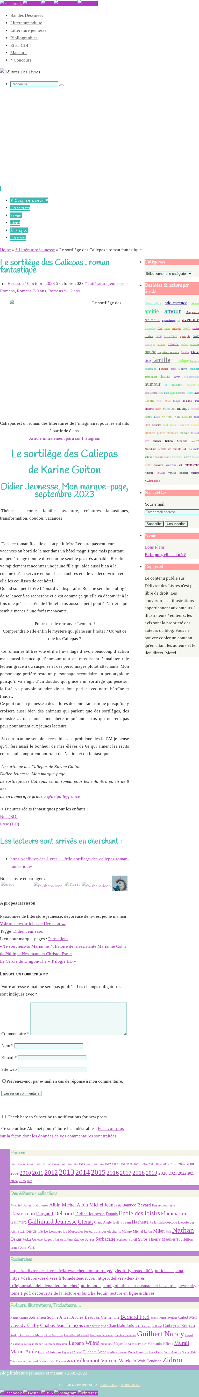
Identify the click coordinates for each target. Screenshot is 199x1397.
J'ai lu (153, 1222)
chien (167, 328)
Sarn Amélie (172, 1352)
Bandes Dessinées (26, 15)
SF (185, 448)
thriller (148, 465)
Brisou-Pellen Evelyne (164, 1317)
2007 (182, 1164)
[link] (63, 796)
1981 (56, 1164)
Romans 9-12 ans (64, 290)
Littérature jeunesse (28, 30)
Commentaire (15, 1033)
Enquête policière (168, 352)
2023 (191, 1173)
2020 (163, 1173)
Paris (147, 424)
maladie (188, 400)
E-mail (9, 1057)
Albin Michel (62, 1205)
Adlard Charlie (19, 1317)
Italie (166, 392)
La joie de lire (31, 1231)
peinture (156, 424)
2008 (190, 1164)
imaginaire (177, 384)
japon (173, 392)
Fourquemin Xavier (101, 1335)
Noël (177, 416)
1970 (37, 1164)
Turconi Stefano (38, 1361)
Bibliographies (24, 37)
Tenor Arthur (18, 1361)
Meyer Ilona (122, 1344)
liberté (189, 392)
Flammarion (174, 1213)
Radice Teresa (117, 1352)
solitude (149, 456)
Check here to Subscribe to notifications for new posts (56, 1116)
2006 (173, 1164)
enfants (194, 344)
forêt (173, 368)
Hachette (140, 1222)
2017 (125, 1173)
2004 (158, 1164)
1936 (19, 1164)
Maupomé (107, 1343)
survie (187, 456)
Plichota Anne (94, 1352)
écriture (161, 344)
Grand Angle (103, 1222)
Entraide (185, 352)
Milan (159, 1231)
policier (184, 424)
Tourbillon (184, 1239)
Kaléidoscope (167, 1222)
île (166, 384)
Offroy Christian (49, 1352)
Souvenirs (177, 456)
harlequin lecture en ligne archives (123, 1293)
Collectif (157, 1326)
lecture (181, 392)
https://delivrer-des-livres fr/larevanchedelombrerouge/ (61, 1270)
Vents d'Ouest (18, 1247)
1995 (94, 1164)
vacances (158, 465)
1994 (88, 1164)
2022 (182, 1173)
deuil (159, 336)
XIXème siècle (152, 480)
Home (5, 249)
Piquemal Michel (72, 1352)
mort (158, 408)
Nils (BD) (9, 816)
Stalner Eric (189, 1352)
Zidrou (172, 1360)
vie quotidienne (189, 465)
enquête (150, 352)
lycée (167, 400)
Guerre (183, 368)
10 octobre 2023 (40, 283)
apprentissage (168, 320)
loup (159, 400)
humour (152, 384)
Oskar (16, 1239)
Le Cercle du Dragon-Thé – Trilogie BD (38, 961)
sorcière (159, 456)
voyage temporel (178, 472)
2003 (151, 1164)
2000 (129, 1164)
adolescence (176, 302)
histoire (165, 376)
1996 (101, 1164)
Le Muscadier (73, 1231)
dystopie (185, 336)
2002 (144, 1164)
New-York (167, 416)
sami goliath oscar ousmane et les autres (139, 1285)
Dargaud (44, 1213)
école (196, 336)
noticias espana (169, 1270)
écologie (150, 344)
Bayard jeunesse (163, 1205)
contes (196, 328)
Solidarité (194, 448)
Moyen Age (169, 408)
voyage (161, 472)
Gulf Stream (122, 1222)
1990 (69, 1164)
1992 (75, 1164)
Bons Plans (155, 547)
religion (195, 432)
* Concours (20, 60)
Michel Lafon (142, 1231)
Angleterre (192, 312)
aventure (190, 319)
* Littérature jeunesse (35, 249)
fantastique (180, 360)
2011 (37, 1173)
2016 (112, 1172)
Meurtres (149, 408)
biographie (150, 328)
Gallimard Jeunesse (52, 1221)
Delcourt (64, 1213)
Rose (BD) (9, 824)
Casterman (22, 1213)
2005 (166, 1164)
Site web (9, 1069)
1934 (13, 1164)
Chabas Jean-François (61, 1325)
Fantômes (150, 368)
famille (161, 359)
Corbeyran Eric (175, 1325)
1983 (62, 1164)
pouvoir (195, 424)
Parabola (108, 1385)
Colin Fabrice (143, 1326)
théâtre (195, 456)
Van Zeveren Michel (63, 1361)
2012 (51, 1172)
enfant (184, 344)
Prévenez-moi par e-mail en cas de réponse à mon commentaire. (64, 1081)
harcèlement (151, 376)
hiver (177, 376)
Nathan (183, 1230)
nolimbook (91, 1285)
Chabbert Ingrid (95, 1326)
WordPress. (130, 1385)
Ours (196, 416)
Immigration (151, 392)
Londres (149, 400)
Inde (161, 392)
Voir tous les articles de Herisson (33, 923)
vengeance (171, 465)
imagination (193, 384)
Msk (168, 1231)
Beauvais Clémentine (102, 1317)
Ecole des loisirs (139, 1213)
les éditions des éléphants (102, 1231)
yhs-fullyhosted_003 (134, 1270)
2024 (14, 1181)
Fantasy (194, 360)
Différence (170, 336)
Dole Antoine (53, 1335)
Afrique (195, 303)
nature (148, 417)
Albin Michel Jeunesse (99, 1205)
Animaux (152, 320)
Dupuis (112, 1214)
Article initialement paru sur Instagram (64, 438)
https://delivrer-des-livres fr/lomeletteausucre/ (53, 1278)
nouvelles (187, 416)
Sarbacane (105, 1239)
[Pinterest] (87, 3)
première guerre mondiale (161, 433)
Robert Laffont (64, 1239)
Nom (7, 1045)
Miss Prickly (139, 1343)
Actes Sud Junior (35, 1205)
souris (167, 456)
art (178, 320)
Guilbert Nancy (160, 1334)
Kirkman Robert (33, 1343)
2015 (98, 1172)
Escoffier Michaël (76, 1335)
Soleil (133, 1239)
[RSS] (47, 3)
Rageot (49, 1239)
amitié (152, 311)
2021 (173, 1173)
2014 (82, 1172)
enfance (173, 344)
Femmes (163, 368)
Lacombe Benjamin (56, 1343)
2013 (66, 1172)
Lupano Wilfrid (84, 1343)
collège (176, 328)
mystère (195, 408)
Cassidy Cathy (24, 1325)
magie (176, 401)
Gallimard (18, 1222)
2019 (151, 1173)
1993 (82, 1164)
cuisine (149, 336)
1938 (25, 1164)
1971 (44, 1164)
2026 (29, 1181)
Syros (142, 1239)
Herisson (16, 283)
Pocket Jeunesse (32, 1239)
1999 (122, 1164)
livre (196, 392)
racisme (184, 432)
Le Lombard (53, 1231)
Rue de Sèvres (84, 1239)
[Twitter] (32, 3)
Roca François (138, 1352)
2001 (137, 1164)
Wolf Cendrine (149, 1361)
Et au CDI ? (20, 45)
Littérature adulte (26, 22)
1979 (50, 1164)
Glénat (85, 1222)
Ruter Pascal (156, 1352)
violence (149, 472)
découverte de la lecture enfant (60, 1293)
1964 (31, 1164)
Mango (127, 1231)
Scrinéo (121, 1239)
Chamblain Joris (120, 1325)
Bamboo (129, 1205)
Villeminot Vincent (97, 1360)
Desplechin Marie (30, 1335)
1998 (115, 1164)
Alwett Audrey (71, 1317)
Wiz (31, 1247)
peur (165, 424)
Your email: (155, 504)
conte (186, 328)
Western (195, 472)
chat (160, 328)
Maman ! (18, 52)
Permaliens (58, 938)
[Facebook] (11, 3)
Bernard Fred (135, 1317)
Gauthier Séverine (125, 1335)
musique (183, 409)
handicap (194, 368)
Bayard (144, 1205)
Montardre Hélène (160, 1344)
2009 (14, 1173)
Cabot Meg (187, 1317)
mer (197, 400)
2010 (25, 1173)
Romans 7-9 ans (31, 290)
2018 (138, 1173)
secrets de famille (169, 448)
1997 (108, 1164)
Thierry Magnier (161, 1239)
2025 (22, 1181)
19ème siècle (153, 303)
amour (172, 310)
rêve (147, 440)
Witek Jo (127, 1360)
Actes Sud (16, 1205)
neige (157, 416)
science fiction (163, 440)
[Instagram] (65, 3)
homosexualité (191, 376)
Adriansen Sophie (43, 1317)
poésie (174, 424)
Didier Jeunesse (27, 931)
